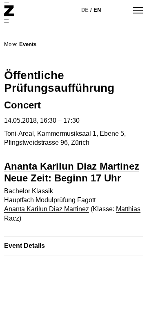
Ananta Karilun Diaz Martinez (71, 166)
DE (85, 10)
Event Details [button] (24, 245)
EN (97, 10)
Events (27, 44)
